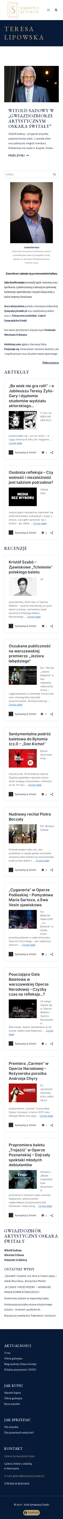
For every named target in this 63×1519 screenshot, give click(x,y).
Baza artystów (12, 1404)
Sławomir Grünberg (15, 1260)
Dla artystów (11, 1427)
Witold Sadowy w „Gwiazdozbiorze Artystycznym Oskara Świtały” (31, 118)
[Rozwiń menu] (48, 10)
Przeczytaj (18, 155)
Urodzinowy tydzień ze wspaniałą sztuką (26, 1298)
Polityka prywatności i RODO (20, 1369)
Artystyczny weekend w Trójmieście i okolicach (30, 1315)
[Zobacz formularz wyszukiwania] (56, 10)
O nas (7, 1353)
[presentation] (31, 84)
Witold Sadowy (13, 1250)
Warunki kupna (12, 1392)
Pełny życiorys (51, 362)
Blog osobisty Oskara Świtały (20, 1364)
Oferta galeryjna (13, 1358)
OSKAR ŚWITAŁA (31, 247)
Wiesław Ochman (14, 1255)
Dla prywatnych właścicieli (19, 1432)
